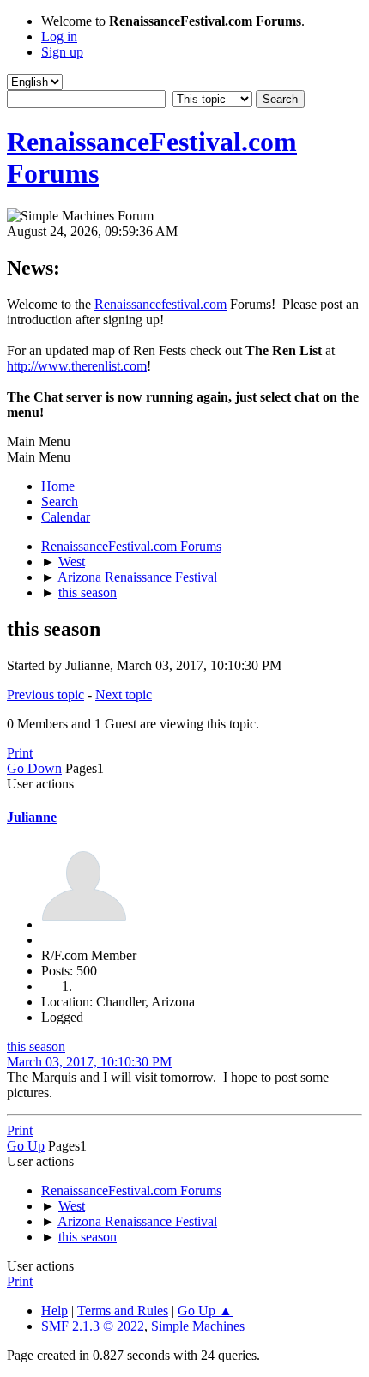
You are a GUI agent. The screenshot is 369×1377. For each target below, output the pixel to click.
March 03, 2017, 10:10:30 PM (89, 1061)
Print (20, 753)
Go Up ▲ (205, 1310)
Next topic (123, 694)
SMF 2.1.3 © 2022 (92, 1326)
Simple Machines (198, 1326)
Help (54, 1310)
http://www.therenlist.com (77, 366)
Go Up (26, 1145)
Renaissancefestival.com (160, 304)
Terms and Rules (122, 1310)
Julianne (32, 817)
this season (36, 1046)
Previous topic (45, 694)
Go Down (34, 768)
